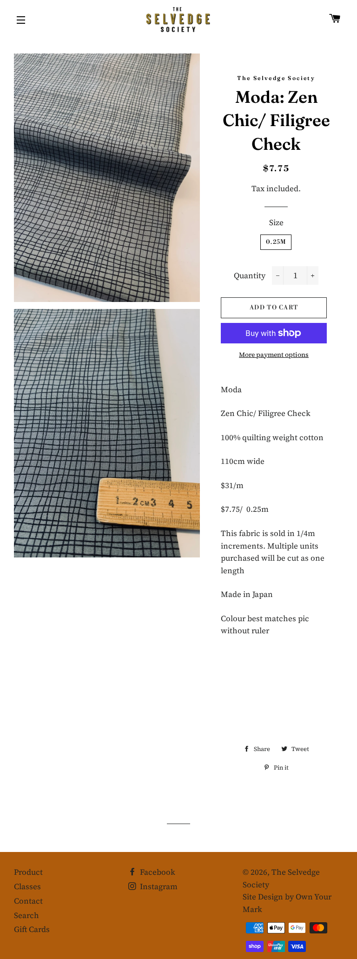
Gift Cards (32, 929)
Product (28, 872)
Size (276, 222)
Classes (27, 886)
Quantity (249, 275)
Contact (28, 900)
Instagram (158, 886)
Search (26, 915)
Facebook (156, 872)
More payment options (274, 354)
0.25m (276, 242)
